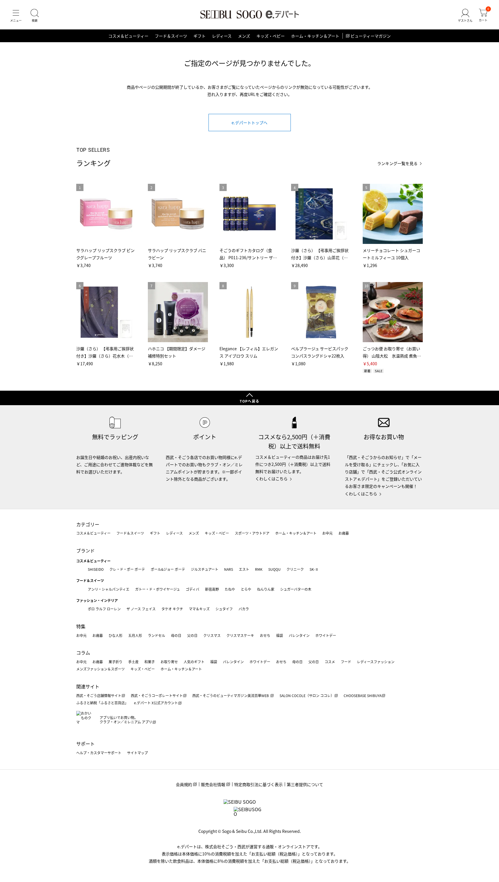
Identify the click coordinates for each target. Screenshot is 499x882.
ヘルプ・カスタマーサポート (98, 752)
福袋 (279, 635)
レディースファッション (375, 661)
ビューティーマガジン (371, 36)
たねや (230, 589)
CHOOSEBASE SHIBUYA (362, 695)
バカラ (244, 608)
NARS (228, 569)
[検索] (34, 15)
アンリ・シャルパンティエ (108, 589)
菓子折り (115, 661)
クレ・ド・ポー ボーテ (127, 569)
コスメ (330, 661)
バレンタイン (299, 635)
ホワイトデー (325, 635)
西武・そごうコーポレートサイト (157, 695)
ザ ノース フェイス (141, 608)
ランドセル (156, 635)
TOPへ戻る (249, 401)
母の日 (176, 635)
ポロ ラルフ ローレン (104, 608)
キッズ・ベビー (270, 36)
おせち (265, 635)
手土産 (133, 661)
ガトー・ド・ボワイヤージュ (157, 589)
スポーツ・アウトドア (252, 533)
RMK (258, 569)
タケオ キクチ (172, 608)
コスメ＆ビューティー (128, 36)
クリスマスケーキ (240, 635)
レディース (222, 36)
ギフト (199, 36)
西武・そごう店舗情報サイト (98, 695)
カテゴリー (87, 524)
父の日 (192, 635)
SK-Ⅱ (314, 569)
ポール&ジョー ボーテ (168, 569)
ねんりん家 (265, 589)
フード (346, 661)
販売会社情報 (213, 784)
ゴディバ (192, 589)
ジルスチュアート (204, 569)
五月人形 (135, 635)
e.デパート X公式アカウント (156, 702)
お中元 (327, 533)
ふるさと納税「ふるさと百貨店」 (102, 702)
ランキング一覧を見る (397, 163)
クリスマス (212, 635)
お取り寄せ (169, 661)
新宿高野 (212, 589)
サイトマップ (137, 752)
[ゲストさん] (465, 15)
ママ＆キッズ (199, 608)
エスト (244, 569)
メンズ (244, 36)
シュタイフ (224, 608)
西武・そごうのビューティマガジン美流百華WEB (231, 695)
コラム (83, 652)
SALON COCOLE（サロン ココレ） (307, 695)
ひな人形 (115, 635)
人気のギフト (194, 661)
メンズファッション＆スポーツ (100, 668)
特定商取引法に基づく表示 (258, 784)
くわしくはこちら (271, 478)
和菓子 (149, 661)
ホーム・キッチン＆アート (315, 36)
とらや (246, 589)
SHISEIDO (96, 569)
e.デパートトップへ (249, 122)
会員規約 (184, 784)
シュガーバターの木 (295, 589)
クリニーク (295, 569)
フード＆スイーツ (171, 36)
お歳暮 (343, 533)
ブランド (85, 550)
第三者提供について (305, 784)
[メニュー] (16, 15)
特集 (80, 626)
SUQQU (274, 569)
